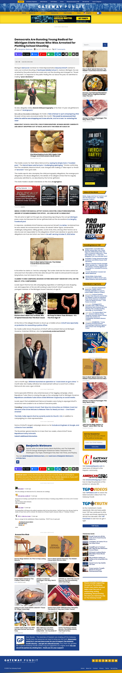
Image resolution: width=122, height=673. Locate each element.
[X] (100, 660)
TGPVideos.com (91, 493)
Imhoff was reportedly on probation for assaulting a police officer (46, 324)
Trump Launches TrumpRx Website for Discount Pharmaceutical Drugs (96, 570)
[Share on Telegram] (56, 54)
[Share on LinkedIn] (59, 54)
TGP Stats (95, 526)
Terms (107, 668)
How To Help (68, 13)
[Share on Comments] (66, 54)
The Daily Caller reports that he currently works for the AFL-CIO (38, 416)
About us (88, 668)
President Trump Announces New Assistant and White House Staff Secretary (96, 260)
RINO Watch (43, 1)
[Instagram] (112, 660)
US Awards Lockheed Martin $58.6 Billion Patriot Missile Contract (97, 554)
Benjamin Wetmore (39, 445)
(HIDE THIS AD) (64, 26)
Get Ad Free (85, 1)
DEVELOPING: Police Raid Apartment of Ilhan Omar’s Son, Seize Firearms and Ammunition (96, 278)
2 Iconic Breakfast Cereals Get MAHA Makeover (96, 272)
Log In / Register (97, 1)
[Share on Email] (73, 54)
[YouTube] (116, 660)
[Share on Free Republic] (63, 54)
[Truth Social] (93, 660)
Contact (95, 668)
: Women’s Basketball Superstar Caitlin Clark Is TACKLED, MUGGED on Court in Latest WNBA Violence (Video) (95, 290)
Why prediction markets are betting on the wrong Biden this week (98, 559)
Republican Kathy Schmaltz (25, 433)
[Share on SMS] (70, 54)
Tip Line (21, 1)
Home (24, 13)
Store (61, 1)
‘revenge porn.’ (27, 110)
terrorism (20, 170)
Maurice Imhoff (61, 68)
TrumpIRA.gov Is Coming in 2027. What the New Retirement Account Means (98, 548)
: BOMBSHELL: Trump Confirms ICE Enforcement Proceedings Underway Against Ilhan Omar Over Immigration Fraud (95, 325)
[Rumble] (106, 660)
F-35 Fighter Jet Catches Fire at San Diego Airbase (98, 542)
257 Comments (59, 49)
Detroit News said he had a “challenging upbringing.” (43, 165)
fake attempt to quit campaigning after (63, 114)
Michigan (74, 217)
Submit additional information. (26, 436)
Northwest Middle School (47, 70)
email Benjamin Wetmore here (33, 456)
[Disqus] (47, 506)
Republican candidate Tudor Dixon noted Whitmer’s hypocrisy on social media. (45, 397)
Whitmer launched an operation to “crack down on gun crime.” (53, 382)
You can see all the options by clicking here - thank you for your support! (46, 647)
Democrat (25, 68)
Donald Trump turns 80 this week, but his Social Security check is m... (97, 538)
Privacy (101, 668)
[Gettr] (96, 660)
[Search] (105, 45)
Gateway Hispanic (31, 1)
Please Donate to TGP (73, 1)
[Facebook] (103, 660)
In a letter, (63, 225)
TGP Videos (53, 1)
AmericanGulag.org (93, 480)
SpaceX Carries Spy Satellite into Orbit (97, 563)
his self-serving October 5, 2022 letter (60, 234)
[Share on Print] (77, 54)
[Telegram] (109, 660)
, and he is (46, 118)
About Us (32, 13)
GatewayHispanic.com (94, 466)
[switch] (99, 13)
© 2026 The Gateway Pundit (13, 668)
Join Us (43, 13)
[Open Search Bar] (93, 13)
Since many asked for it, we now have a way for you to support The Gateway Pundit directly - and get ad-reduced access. (51, 641)
